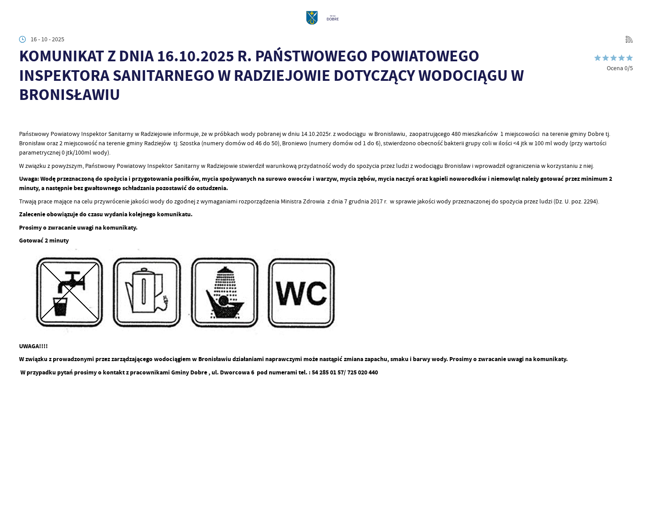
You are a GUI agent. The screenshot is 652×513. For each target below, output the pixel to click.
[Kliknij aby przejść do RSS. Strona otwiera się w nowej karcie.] (629, 39)
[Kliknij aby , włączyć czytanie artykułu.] (25, 118)
